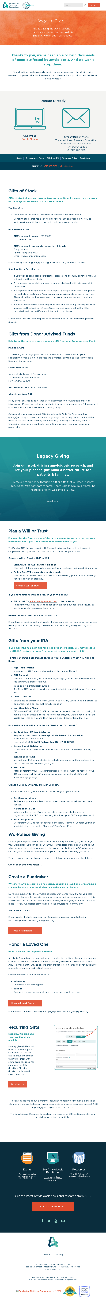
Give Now (17, 1084)
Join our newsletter (51, 1206)
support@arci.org (53, 1269)
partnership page (46, 564)
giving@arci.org (66, 166)
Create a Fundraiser (23, 930)
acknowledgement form (43, 601)
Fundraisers (85, 158)
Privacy (59, 1254)
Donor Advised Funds (34, 158)
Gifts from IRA (53, 158)
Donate (93, 5)
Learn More (53, 501)
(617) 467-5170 (50, 166)
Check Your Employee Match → (25, 864)
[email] (63, 1221)
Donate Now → (30, 139)
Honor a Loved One (23, 1003)
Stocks (19, 158)
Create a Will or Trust (29, 585)
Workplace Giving (69, 158)
